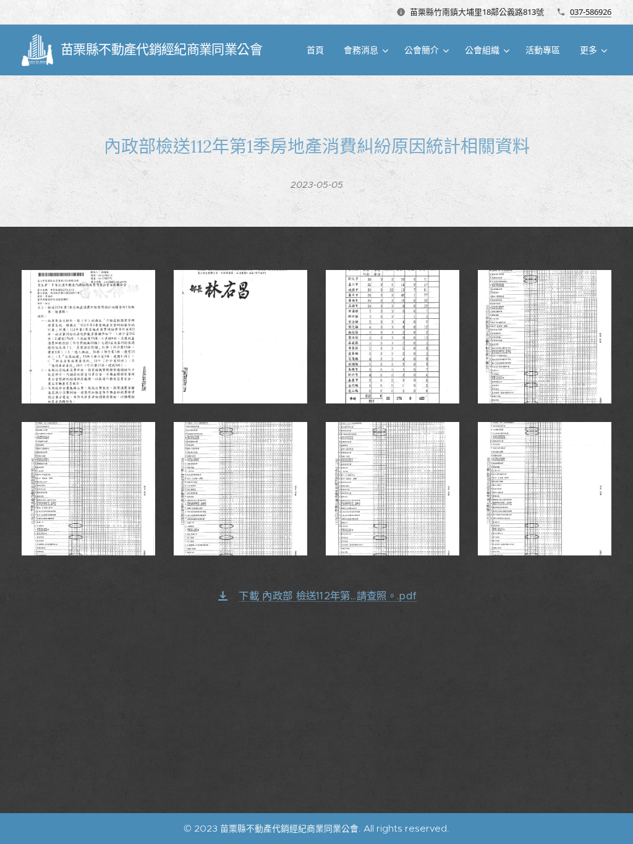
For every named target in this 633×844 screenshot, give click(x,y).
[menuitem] (319, 50)
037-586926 (590, 11)
